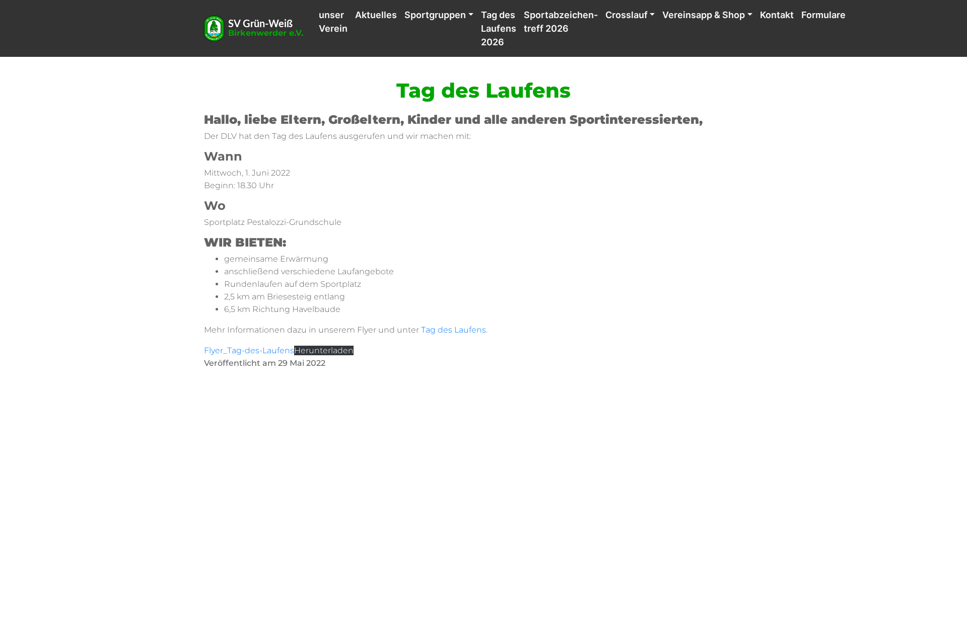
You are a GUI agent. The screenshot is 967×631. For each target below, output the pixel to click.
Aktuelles (376, 15)
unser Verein (333, 22)
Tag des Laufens (453, 330)
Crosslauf (626, 15)
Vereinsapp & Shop (703, 15)
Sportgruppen (435, 15)
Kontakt (777, 15)
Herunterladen (324, 350)
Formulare (823, 15)
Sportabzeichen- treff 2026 (561, 22)
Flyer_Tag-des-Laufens (249, 350)
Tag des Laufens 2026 (498, 28)
